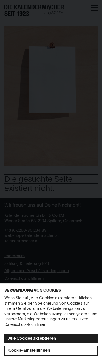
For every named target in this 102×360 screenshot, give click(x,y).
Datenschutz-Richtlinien (25, 325)
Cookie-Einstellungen (29, 350)
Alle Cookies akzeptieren (32, 338)
